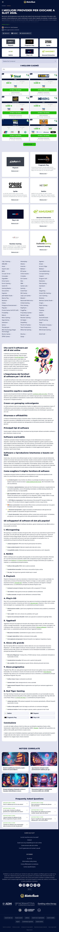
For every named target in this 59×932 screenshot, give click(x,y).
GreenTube (23, 291)
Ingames (4, 293)
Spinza (4, 325)
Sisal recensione (15, 92)
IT (28, 891)
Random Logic (24, 315)
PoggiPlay (23, 310)
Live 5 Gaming (43, 295)
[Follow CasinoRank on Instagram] (23, 887)
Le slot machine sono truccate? (29, 839)
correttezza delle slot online (40, 394)
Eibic (21, 281)
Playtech (36, 729)
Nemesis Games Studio (45, 300)
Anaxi (3, 266)
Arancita (22, 266)
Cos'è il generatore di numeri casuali (29, 850)
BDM (3, 271)
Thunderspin (6, 327)
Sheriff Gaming (43, 320)
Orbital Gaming (25, 303)
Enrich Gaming (6, 283)
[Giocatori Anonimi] (19, 912)
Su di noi (29, 860)
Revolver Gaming (25, 317)
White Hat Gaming (25, 330)
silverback (5, 322)
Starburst (13, 562)
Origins (41, 303)
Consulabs (5, 276)
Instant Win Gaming (45, 293)
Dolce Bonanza (47, 673)
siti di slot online (19, 357)
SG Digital (23, 320)
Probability (5, 313)
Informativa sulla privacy (29, 863)
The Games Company (45, 325)
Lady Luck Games (25, 295)
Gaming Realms (6, 288)
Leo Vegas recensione (43, 138)
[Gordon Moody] (29, 912)
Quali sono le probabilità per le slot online (29, 844)
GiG (40, 288)
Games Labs (24, 286)
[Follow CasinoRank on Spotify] (34, 887)
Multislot (4, 300)
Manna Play (5, 298)
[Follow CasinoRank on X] (27, 887)
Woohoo (23, 334)
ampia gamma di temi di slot (33, 483)
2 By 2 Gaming (6, 261)
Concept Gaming (44, 273)
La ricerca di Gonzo (22, 562)
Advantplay (23, 261)
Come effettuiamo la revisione (29, 866)
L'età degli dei (18, 584)
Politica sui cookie (15, 928)
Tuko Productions (25, 327)
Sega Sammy (6, 320)
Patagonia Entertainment (9, 305)
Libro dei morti (38, 605)
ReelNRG (41, 315)
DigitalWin (5, 278)
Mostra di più (28, 144)
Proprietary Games (26, 313)
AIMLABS (4, 264)
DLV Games (23, 278)
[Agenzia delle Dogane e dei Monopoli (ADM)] (7, 905)
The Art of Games (25, 325)
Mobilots (41, 298)
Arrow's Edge (43, 266)
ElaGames (42, 281)
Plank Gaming (43, 305)
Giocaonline (5, 291)
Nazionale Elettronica (26, 300)
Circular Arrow (6, 273)
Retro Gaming (6, 317)
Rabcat (4, 315)
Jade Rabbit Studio (7, 295)
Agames (41, 261)
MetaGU (22, 298)
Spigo (40, 322)
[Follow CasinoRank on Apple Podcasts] (38, 887)
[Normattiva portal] (24, 905)
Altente (22, 264)
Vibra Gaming (43, 327)
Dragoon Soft (43, 278)
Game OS (5, 286)
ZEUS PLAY (42, 334)
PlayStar (41, 308)
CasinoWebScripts (44, 271)
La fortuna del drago (20, 699)
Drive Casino (5, 281)
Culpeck (41, 276)
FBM (21, 283)
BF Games (23, 271)
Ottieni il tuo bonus (15, 89)
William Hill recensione (15, 138)
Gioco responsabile (52, 928)
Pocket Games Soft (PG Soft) (10, 310)
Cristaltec (23, 276)
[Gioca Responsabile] (46, 905)
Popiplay (41, 310)
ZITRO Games (6, 336)
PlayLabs (4, 308)
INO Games (23, 293)
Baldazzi (22, 269)
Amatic (41, 264)
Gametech (42, 286)
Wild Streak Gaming (45, 330)
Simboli (29, 842)
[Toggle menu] (2, 2)
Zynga (22, 336)
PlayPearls (23, 308)
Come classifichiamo (29, 868)
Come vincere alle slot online (29, 847)
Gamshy (22, 288)
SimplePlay (23, 322)
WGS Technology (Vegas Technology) (9, 330)
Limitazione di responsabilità (26, 928)
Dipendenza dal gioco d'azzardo (40, 928)
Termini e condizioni (7, 928)
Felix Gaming (42, 283)
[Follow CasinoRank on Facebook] (20, 887)
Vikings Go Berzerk (43, 629)
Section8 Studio (43, 317)
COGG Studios (24, 273)
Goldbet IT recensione (43, 92)
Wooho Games (6, 334)
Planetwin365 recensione (15, 115)
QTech (41, 313)
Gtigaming (42, 291)
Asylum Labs (5, 269)
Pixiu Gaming (24, 305)
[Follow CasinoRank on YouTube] (31, 887)
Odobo (4, 303)
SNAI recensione (43, 115)
